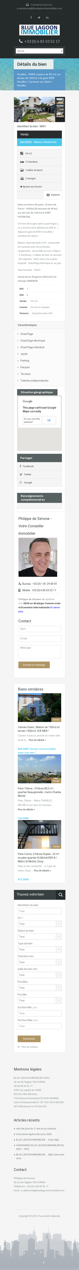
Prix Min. (22, 994)
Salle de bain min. (28, 969)
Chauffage (26, 333)
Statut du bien (26, 930)
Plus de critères (29, 1047)
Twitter (27, 474)
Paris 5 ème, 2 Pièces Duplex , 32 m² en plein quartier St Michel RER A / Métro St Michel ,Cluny (39, 858)
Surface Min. (27, 1007)
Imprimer (55, 195)
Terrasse (25, 373)
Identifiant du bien (28, 905)
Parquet (25, 367)
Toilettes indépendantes (34, 380)
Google (28, 482)
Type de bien (25, 943)
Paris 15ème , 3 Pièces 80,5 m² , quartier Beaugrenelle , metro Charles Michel (39, 792)
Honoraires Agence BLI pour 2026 (34, 1134)
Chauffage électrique (32, 340)
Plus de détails (36, 740)
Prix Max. (23, 981)
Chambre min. (26, 956)
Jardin (24, 353)
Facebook (28, 466)
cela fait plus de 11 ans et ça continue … (37, 1128)
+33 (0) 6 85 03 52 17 (42, 41)
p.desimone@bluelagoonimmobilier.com (39, 8)
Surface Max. (28, 1020)
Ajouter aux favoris (32, 186)
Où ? (20, 917)
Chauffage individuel (32, 347)
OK (49, 420)
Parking (24, 360)
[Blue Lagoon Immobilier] (39, 30)
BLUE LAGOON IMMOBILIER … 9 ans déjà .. (38, 1139)
